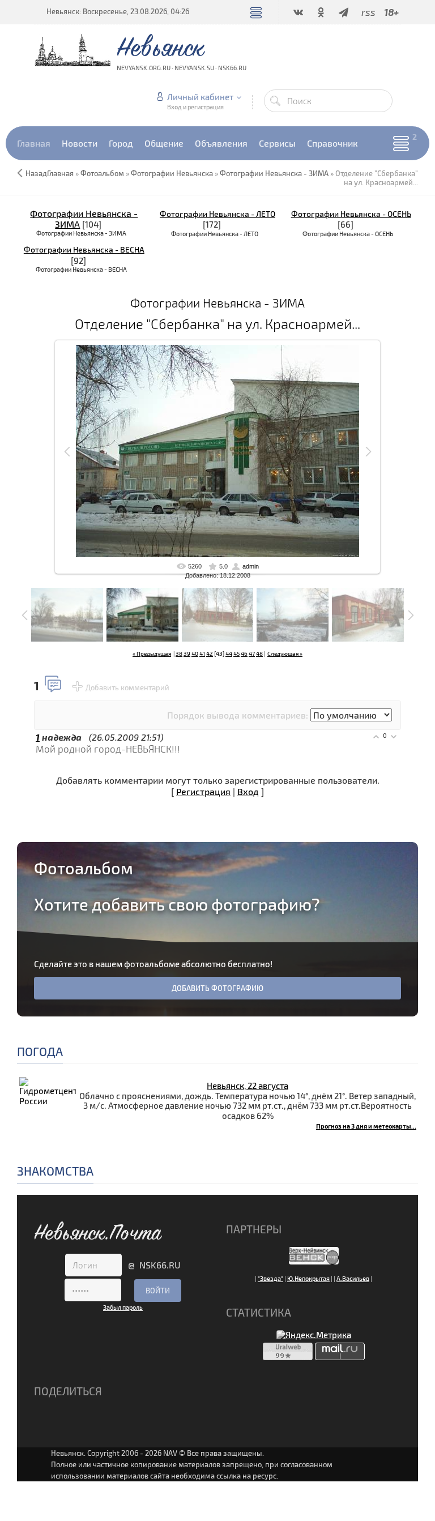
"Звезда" (270, 1278)
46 (244, 653)
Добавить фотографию (217, 988)
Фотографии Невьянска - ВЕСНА (84, 249)
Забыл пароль (123, 1307)
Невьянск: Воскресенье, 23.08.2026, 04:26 (117, 11)
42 (209, 653)
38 (179, 653)
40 (194, 653)
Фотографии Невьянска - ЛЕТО (217, 214)
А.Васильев (352, 1278)
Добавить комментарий (127, 687)
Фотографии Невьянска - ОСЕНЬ (351, 214)
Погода (40, 1051)
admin (250, 566)
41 (202, 653)
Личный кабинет (200, 97)
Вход (248, 791)
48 (259, 653)
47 (252, 653)
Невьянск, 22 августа (247, 1085)
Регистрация (203, 791)
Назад (36, 173)
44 (228, 653)
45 (236, 653)
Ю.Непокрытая (308, 1278)
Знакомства (55, 1171)
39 (187, 653)
